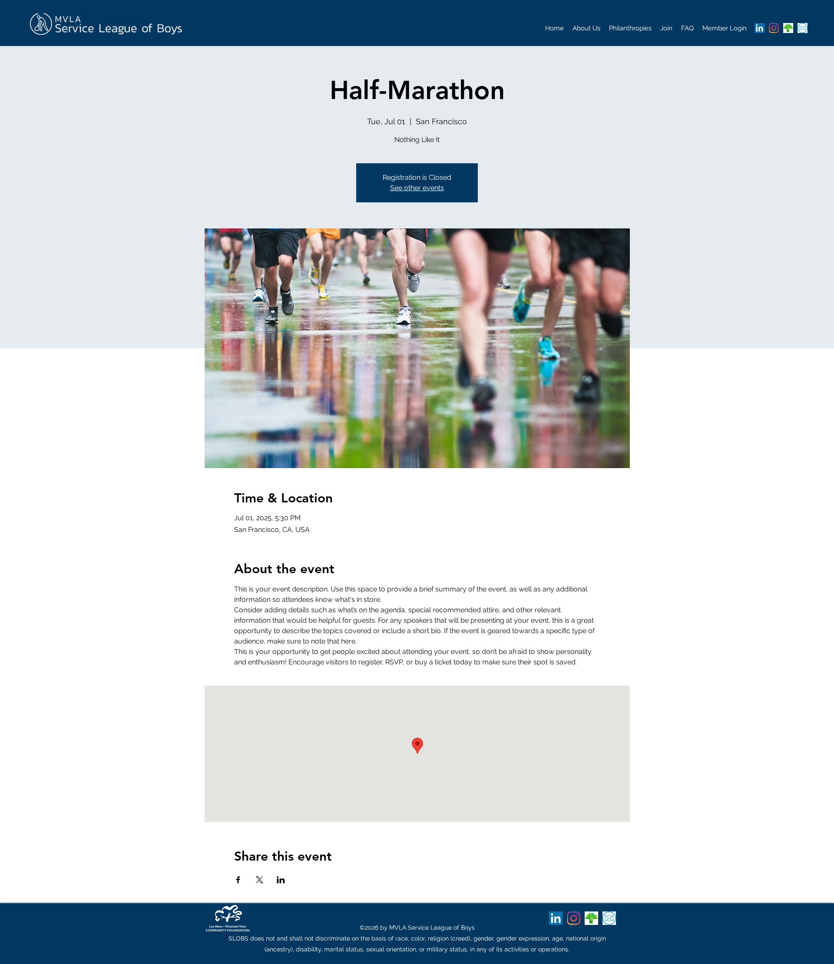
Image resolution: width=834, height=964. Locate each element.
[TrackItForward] (788, 28)
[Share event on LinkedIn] (281, 879)
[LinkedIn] (759, 28)
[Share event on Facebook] (238, 879)
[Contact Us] (803, 28)
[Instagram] (774, 28)
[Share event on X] (259, 879)
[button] (586, 28)
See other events (417, 188)
